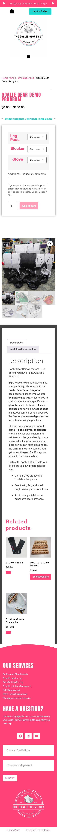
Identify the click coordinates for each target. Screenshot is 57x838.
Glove (17, 159)
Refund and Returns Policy (38, 830)
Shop (13, 77)
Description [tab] (16, 342)
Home (5, 77)
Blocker (18, 148)
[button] (28, 56)
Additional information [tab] (23, 349)
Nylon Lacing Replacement (15, 694)
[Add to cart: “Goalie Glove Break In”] (8, 632)
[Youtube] (36, 736)
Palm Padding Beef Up (13, 682)
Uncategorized (26, 77)
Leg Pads (14, 137)
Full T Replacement (11, 690)
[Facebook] (20, 736)
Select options (41, 576)
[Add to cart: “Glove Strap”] (8, 572)
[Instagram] (28, 736)
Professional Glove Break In (15, 674)
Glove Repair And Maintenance (17, 686)
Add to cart (29, 205)
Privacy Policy (13, 830)
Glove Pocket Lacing (12, 678)
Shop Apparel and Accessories (16, 698)
